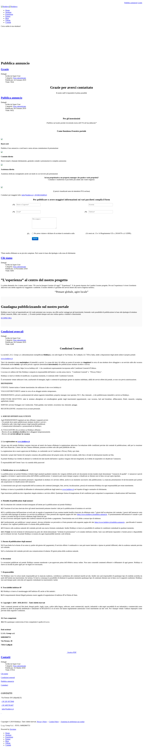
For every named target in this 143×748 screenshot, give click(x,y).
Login (140, 3)
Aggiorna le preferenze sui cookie (72, 722)
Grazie (5, 69)
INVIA (35, 238)
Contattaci (4, 685)
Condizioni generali (12, 331)
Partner (7, 16)
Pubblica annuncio (130, 3)
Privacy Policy (80, 233)
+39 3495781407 (7, 705)
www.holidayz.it (7, 359)
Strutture (8, 12)
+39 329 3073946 (7, 701)
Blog (7, 18)
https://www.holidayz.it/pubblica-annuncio (92, 514)
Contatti (8, 22)
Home (7, 10)
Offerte (7, 20)
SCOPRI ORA (6, 318)
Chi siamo (6, 257)
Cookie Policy (54, 722)
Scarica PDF (71, 652)
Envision (13, 729)
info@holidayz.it (27, 195)
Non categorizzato (19, 78)
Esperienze (9, 14)
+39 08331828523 (40, 195)
